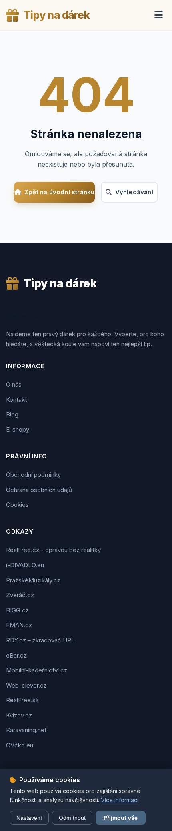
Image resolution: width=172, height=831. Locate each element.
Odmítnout (72, 818)
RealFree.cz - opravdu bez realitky (53, 550)
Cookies (17, 504)
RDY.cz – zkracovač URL (40, 640)
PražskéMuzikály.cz (33, 580)
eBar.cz (16, 655)
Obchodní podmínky (33, 474)
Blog (12, 414)
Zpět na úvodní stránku (59, 192)
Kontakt (16, 399)
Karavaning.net (26, 730)
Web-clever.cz (26, 685)
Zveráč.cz (20, 595)
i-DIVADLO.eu (25, 565)
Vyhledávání (134, 192)
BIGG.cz (17, 610)
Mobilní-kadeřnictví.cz (36, 670)
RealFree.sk (22, 700)
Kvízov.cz (19, 715)
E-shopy (17, 429)
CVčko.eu (19, 745)
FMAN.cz (19, 625)
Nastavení (29, 818)
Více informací (119, 800)
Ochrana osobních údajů (39, 490)
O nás (14, 384)
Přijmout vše (121, 818)
